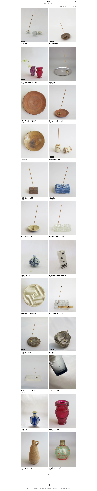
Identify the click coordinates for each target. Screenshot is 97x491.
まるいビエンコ (25, 275)
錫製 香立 (52, 82)
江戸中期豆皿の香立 (26, 236)
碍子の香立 (24, 44)
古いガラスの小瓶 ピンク (56, 429)
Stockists (57, 488)
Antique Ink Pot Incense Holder (57, 313)
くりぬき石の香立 (26, 352)
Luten (29, 488)
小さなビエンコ (25, 429)
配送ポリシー (44, 488)
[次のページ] (51, 474)
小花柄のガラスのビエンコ (56, 468)
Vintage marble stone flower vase (57, 275)
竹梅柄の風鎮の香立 (54, 159)
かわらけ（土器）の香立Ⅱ (28, 121)
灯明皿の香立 (24, 159)
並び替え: (60, 6)
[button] (22, 2)
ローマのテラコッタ (26, 468)
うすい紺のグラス (54, 391)
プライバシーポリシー (34, 488)
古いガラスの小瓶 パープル (29, 82)
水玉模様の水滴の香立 (27, 198)
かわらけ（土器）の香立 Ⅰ (56, 121)
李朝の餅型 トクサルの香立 (29, 313)
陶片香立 (51, 352)
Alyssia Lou (69, 488)
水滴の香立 (52, 198)
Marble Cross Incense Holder (28, 391)
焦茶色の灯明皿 (53, 44)
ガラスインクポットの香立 (56, 236)
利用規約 (40, 488)
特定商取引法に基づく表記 (51, 488)
